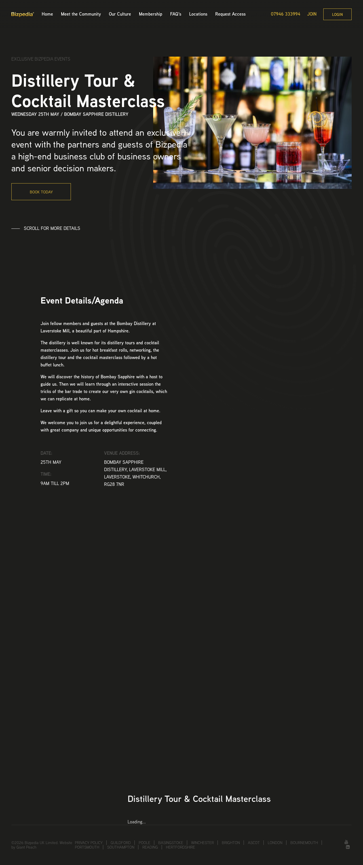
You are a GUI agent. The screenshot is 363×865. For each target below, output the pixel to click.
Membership (150, 14)
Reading (150, 847)
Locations (198, 14)
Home (47, 14)
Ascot (254, 842)
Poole (144, 842)
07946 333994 (285, 14)
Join (311, 14)
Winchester (202, 842)
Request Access (230, 14)
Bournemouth (304, 842)
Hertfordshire (180, 847)
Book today (41, 192)
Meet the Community (81, 14)
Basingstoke (170, 842)
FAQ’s (175, 14)
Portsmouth (87, 847)
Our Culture (120, 14)
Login (337, 14)
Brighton (231, 842)
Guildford (121, 842)
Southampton (120, 847)
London (275, 842)
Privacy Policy (89, 842)
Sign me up (255, 717)
